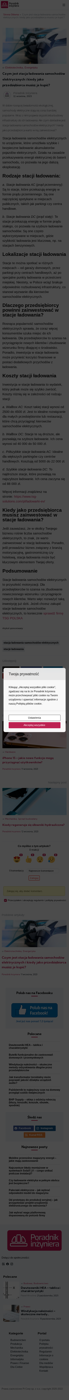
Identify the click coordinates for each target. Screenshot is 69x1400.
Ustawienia (35, 717)
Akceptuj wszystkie (35, 725)
